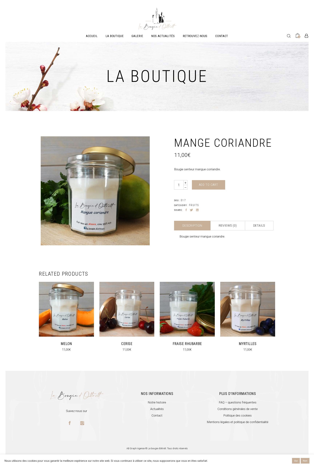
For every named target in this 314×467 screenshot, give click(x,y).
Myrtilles (247, 344)
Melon (66, 344)
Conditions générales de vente (238, 409)
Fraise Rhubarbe (187, 344)
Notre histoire (157, 402)
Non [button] (305, 460)
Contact (157, 415)
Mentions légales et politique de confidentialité (237, 422)
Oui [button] (296, 460)
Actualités (157, 409)
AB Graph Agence (135, 448)
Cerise (126, 344)
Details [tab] (259, 225)
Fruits (194, 205)
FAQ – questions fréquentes (237, 402)
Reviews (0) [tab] (228, 225)
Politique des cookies (237, 415)
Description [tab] (192, 225)
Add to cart (208, 184)
